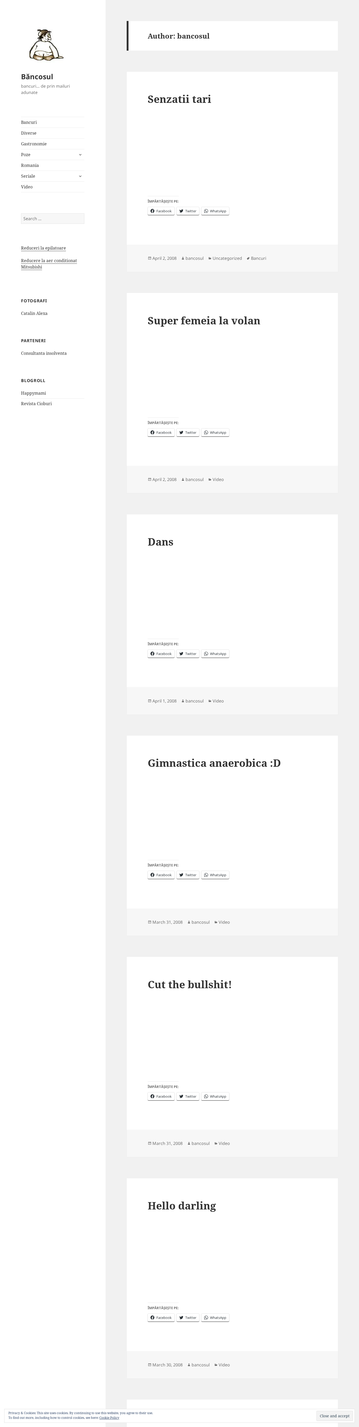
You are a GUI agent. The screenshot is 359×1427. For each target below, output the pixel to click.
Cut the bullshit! (190, 984)
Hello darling (182, 1205)
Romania (30, 165)
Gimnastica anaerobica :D (214, 763)
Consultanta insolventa (44, 353)
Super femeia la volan (204, 320)
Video (27, 187)
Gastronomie (34, 144)
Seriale (28, 176)
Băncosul (37, 76)
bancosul (195, 258)
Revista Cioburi (36, 403)
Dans (160, 541)
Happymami (33, 393)
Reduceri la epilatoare (43, 248)
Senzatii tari (179, 99)
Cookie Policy (109, 1417)
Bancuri (29, 122)
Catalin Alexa (34, 313)
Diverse (29, 133)
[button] (44, 44)
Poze (25, 154)
